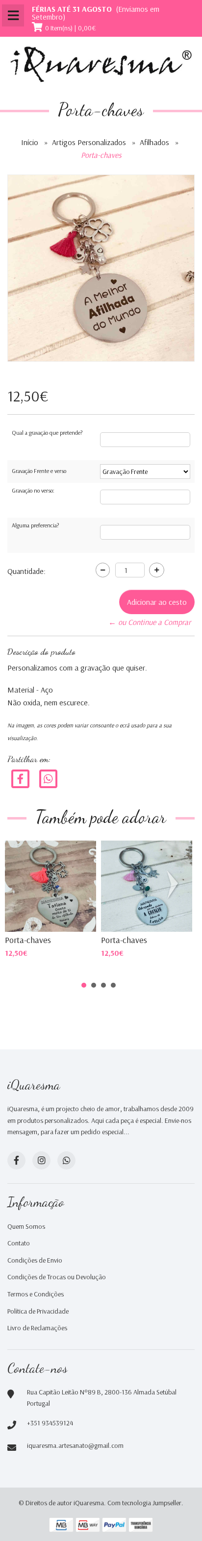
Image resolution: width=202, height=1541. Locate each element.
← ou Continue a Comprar (149, 622)
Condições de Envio (34, 1260)
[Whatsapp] (66, 1160)
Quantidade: (26, 571)
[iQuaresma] (101, 64)
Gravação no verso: (33, 490)
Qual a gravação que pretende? (47, 432)
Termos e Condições (35, 1294)
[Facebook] (20, 778)
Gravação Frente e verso (39, 470)
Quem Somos (26, 1226)
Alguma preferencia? (35, 525)
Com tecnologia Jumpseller (144, 1502)
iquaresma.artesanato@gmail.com (75, 1445)
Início (29, 142)
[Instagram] (41, 1160)
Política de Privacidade (38, 1311)
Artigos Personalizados (89, 142)
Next (174, 884)
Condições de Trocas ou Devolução (56, 1276)
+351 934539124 (50, 1422)
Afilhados (154, 142)
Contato (18, 1243)
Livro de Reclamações (37, 1327)
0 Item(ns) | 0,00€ (70, 28)
